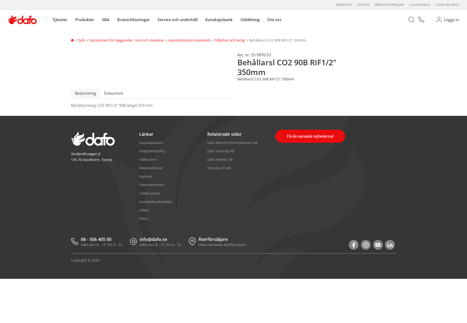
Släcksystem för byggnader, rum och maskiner (126, 40)
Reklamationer (151, 168)
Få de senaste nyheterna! (310, 136)
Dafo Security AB (220, 151)
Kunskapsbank (151, 142)
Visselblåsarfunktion (155, 201)
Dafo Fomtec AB (220, 159)
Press (143, 218)
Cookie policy (149, 193)
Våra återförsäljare (389, 5)
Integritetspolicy (152, 151)
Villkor (144, 210)
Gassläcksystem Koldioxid (189, 40)
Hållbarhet (147, 159)
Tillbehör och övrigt (229, 40)
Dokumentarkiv (151, 184)
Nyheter (363, 5)
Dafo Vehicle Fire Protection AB (232, 142)
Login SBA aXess (447, 5)
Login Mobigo (420, 5)
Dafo (81, 40)
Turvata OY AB (219, 168)
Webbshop (344, 5)
